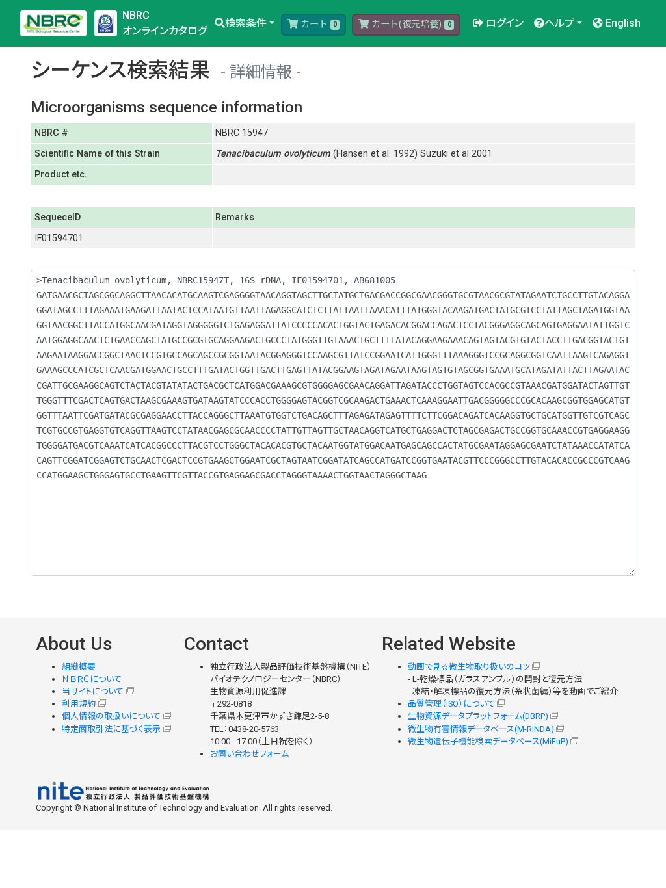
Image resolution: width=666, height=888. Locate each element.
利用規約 (79, 704)
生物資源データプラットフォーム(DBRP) (478, 716)
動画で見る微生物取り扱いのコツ (469, 667)
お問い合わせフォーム (249, 754)
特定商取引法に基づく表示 (111, 729)
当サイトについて (93, 691)
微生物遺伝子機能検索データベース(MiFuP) (488, 741)
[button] (244, 23)
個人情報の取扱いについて (111, 716)
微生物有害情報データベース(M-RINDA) (481, 729)
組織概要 (79, 667)
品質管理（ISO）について (451, 704)
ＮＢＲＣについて (92, 679)
